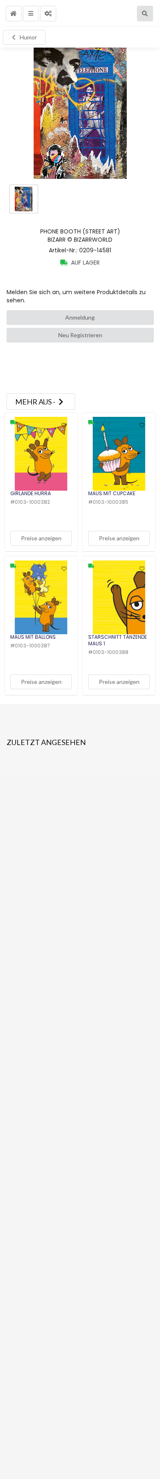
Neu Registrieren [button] (80, 334)
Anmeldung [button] (80, 317)
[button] (14, 13)
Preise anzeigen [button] (41, 538)
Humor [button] (28, 37)
